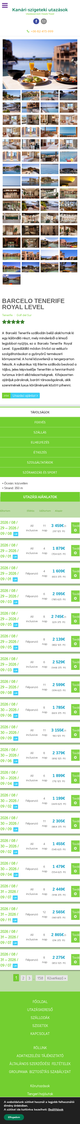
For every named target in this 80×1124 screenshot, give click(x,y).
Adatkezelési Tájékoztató (40, 1055)
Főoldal (40, 1001)
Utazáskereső (40, 1009)
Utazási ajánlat (20, 395)
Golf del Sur (24, 315)
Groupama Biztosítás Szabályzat (40, 1071)
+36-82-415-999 (42, 31)
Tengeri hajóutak (40, 1093)
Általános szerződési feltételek (40, 1063)
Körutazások (40, 1085)
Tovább (76, 526)
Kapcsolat (40, 1033)
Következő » (56, 978)
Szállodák (40, 1017)
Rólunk (40, 1047)
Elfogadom (14, 1117)
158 (40, 978)
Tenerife (7, 315)
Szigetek (40, 1025)
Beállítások (55, 1109)
